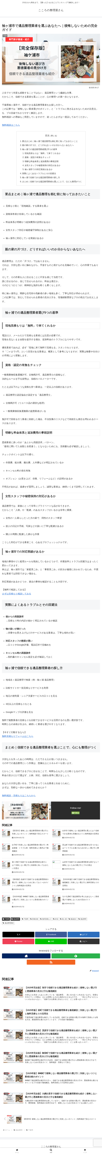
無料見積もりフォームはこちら (17, 736)
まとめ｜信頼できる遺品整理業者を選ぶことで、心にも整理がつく (52, 181)
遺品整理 (16, 919)
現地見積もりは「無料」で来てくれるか (42, 153)
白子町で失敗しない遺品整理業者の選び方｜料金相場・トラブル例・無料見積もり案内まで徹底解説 (30, 848)
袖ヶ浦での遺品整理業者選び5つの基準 (39, 149)
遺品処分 (73, 919)
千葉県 (7, 919)
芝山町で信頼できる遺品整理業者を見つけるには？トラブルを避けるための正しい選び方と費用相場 (80, 848)
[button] (84, 941)
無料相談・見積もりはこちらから (19, 795)
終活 (56, 919)
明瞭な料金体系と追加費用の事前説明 (41, 161)
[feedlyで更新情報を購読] (75, 955)
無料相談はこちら (11, 125)
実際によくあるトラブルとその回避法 (39, 173)
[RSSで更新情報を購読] (51, 962)
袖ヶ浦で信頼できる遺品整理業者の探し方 (41, 177)
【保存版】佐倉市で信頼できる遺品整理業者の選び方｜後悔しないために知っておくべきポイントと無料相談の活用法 (30, 882)
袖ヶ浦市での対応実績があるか (38, 169)
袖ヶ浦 (64, 919)
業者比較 (35, 919)
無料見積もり (46, 919)
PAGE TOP (97, 1117)
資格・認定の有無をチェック (38, 157)
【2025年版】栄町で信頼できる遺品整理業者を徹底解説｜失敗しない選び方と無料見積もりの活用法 (80, 882)
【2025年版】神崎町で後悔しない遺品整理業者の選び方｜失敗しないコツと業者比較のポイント (30, 899)
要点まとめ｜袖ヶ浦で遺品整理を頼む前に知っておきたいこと (50, 141)
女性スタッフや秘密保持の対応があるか (42, 165)
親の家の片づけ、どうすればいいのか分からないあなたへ (48, 145)
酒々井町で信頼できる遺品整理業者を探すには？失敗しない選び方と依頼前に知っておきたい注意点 (30, 865)
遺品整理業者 (9, 923)
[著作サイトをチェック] (26, 955)
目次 (47, 135)
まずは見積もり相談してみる (16, 594)
